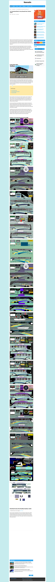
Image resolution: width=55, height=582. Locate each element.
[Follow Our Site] (41, 42)
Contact (12, 578)
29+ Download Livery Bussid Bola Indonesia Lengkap (22, 569)
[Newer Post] (30, 575)
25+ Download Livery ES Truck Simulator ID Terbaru (40, 24)
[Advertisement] (21, 21)
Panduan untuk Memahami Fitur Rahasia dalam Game (40, 37)
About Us (15, 578)
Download (21, 510)
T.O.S (25, 578)
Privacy (23, 578)
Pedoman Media (29, 578)
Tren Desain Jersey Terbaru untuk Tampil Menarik (40, 29)
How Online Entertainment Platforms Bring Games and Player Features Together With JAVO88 (41, 35)
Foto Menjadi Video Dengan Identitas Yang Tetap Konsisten (41, 32)
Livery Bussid (17, 14)
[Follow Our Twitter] (44, 42)
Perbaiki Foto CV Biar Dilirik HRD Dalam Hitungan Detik (41, 26)
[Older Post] (32, 575)
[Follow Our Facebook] (35, 42)
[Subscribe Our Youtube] (38, 42)
